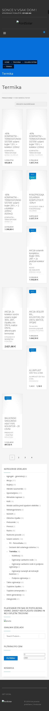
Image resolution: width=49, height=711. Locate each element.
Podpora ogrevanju (20, 578)
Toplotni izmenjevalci (15, 590)
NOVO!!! (10, 514)
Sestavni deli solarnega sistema (22, 547)
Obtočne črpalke (13, 518)
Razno (9, 530)
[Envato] (16, 4)
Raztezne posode (14, 535)
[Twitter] (8, 4)
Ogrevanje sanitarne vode (23, 560)
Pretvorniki (11, 522)
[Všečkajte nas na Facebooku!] (13, 694)
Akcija (9, 480)
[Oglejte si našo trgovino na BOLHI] (17, 694)
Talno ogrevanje (13, 582)
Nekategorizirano (14, 509)
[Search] (42, 636)
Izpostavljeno (12, 493)
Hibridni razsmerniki (15, 489)
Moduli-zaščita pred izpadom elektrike (23, 505)
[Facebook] (4, 4)
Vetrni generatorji (14, 595)
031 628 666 (26, 13)
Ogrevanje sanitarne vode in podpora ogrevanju (26, 565)
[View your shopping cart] (45, 33)
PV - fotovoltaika (16, 543)
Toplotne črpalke (14, 586)
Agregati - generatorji (16, 476)
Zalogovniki (11, 599)
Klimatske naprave (14, 497)
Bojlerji (10, 484)
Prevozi (10, 526)
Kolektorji (16, 555)
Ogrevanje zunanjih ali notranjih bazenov (24, 572)
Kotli (8, 501)
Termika (13, 551)
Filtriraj (11, 658)
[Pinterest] (12, 4)
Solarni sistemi (13, 539)
